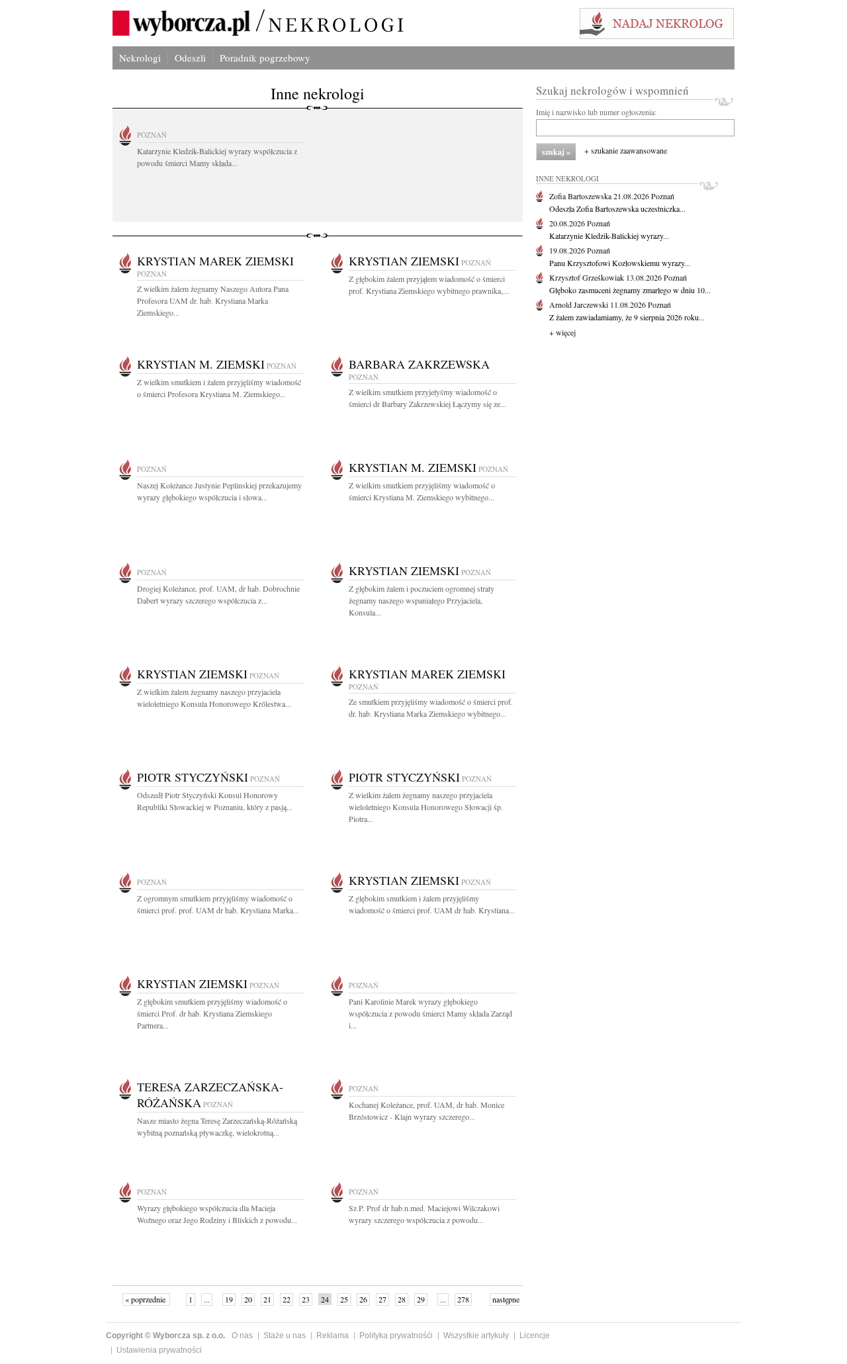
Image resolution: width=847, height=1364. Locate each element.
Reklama (332, 1335)
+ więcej (562, 332)
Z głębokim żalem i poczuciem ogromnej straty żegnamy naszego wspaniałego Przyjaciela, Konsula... (421, 600)
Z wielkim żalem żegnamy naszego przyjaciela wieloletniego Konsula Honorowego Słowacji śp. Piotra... (426, 807)
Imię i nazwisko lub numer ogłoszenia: (596, 112)
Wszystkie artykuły (476, 1335)
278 (463, 1299)
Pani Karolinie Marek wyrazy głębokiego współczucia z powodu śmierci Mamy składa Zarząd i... (430, 1013)
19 (229, 1299)
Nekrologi (140, 57)
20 (248, 1299)
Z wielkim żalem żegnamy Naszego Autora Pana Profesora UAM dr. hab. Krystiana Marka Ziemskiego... (213, 300)
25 (344, 1299)
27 (382, 1299)
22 (286, 1299)
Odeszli (190, 57)
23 (306, 1299)
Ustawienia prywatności (159, 1350)
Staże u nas (284, 1335)
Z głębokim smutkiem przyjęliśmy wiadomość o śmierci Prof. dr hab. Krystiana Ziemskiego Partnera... (212, 1013)
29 (421, 1299)
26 (363, 1299)
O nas (242, 1335)
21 (267, 1299)
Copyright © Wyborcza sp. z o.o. (165, 1335)
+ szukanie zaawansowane (625, 150)
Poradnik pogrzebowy (265, 57)
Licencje (534, 1335)
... (207, 1299)
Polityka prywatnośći (396, 1335)
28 (402, 1299)
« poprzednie (146, 1299)
